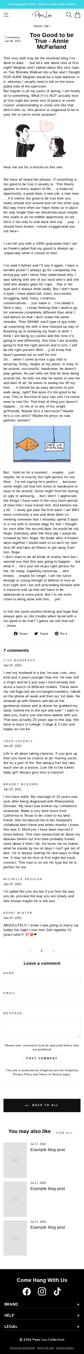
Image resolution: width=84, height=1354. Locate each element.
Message (13, 1013)
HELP (42, 1315)
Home (38, 26)
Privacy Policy (22, 1074)
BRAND (42, 1304)
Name (8, 973)
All (46, 26)
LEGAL (42, 1326)
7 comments (12, 37)
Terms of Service (50, 1074)
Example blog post (47, 1149)
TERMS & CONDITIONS (22, 1348)
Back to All (45, 1105)
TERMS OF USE (45, 1348)
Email (9, 993)
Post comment (42, 1058)
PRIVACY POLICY (65, 1348)
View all (64, 1132)
